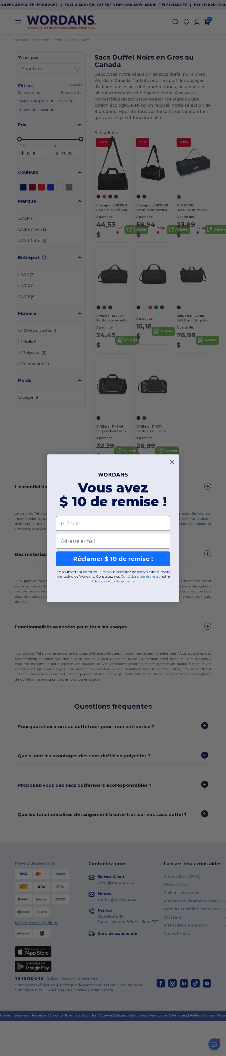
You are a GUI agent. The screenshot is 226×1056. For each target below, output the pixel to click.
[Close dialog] (172, 462)
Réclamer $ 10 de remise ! (113, 558)
